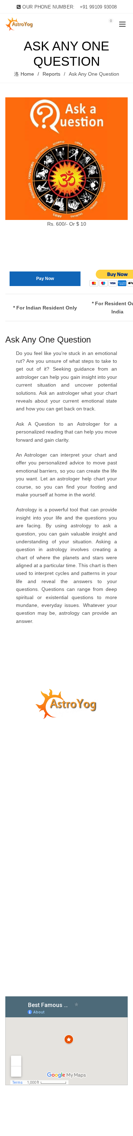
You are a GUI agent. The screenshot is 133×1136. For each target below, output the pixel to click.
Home (27, 74)
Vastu (11, 859)
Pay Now (45, 278)
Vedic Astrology (22, 869)
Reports (51, 74)
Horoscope (17, 838)
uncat (11, 797)
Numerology (19, 849)
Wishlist (95, 21)
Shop (11, 880)
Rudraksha (17, 808)
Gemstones (18, 828)
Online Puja (18, 818)
